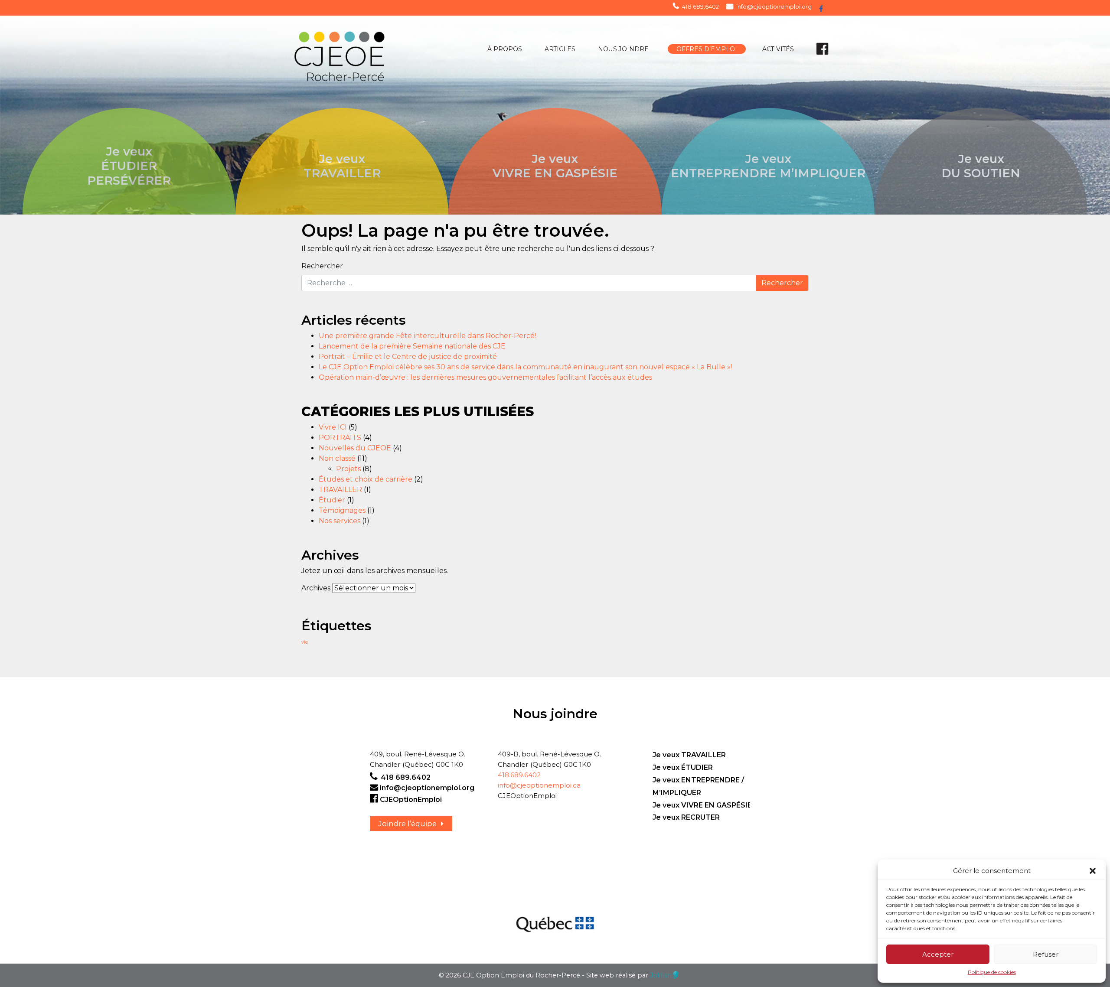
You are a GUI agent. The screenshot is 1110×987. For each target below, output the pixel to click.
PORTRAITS (340, 437)
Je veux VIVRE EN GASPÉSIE (702, 805)
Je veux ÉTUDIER (683, 767)
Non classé (337, 458)
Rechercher (322, 266)
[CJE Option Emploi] (363, 53)
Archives (315, 588)
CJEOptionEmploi (411, 799)
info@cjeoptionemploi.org (774, 6)
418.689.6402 (519, 775)
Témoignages (342, 510)
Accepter (937, 954)
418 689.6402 (700, 6)
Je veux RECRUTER (686, 817)
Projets (348, 469)
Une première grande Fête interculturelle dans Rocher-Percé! (427, 336)
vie (304, 642)
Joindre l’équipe (408, 823)
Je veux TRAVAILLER (689, 755)
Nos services (339, 521)
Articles (560, 49)
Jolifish (661, 975)
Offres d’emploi (706, 49)
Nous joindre (623, 49)
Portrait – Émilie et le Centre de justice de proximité (408, 356)
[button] (1092, 870)
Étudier (332, 500)
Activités (778, 49)
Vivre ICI (333, 427)
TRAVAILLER (340, 489)
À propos (504, 49)
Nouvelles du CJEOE (355, 448)
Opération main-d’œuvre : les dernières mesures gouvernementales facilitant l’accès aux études (485, 377)
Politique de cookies (992, 972)
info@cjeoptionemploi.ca (539, 785)
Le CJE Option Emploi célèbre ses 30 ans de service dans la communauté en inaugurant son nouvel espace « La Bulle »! (525, 367)
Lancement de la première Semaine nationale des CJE (412, 346)
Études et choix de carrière (365, 479)
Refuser (1045, 954)
